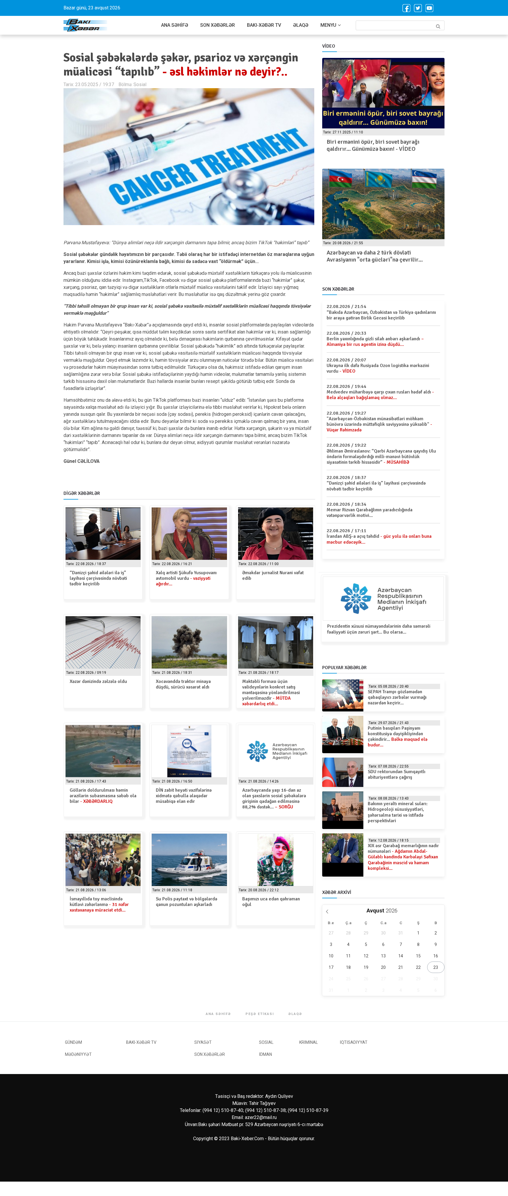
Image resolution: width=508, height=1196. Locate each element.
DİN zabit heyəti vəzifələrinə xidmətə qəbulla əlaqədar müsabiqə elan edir (184, 795)
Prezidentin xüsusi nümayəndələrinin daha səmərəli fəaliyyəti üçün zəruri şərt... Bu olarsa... (378, 629)
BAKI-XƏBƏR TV (264, 25)
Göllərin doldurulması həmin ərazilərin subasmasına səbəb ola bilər (103, 795)
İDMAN (265, 1054)
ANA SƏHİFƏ (174, 25)
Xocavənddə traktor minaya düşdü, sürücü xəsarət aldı (183, 684)
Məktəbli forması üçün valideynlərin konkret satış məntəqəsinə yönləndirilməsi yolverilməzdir (271, 693)
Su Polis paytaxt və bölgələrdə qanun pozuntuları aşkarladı (186, 901)
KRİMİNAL (308, 1042)
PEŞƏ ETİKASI (259, 1014)
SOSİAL (266, 1042)
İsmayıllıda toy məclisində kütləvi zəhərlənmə (99, 904)
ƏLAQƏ (300, 25)
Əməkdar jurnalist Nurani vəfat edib (273, 575)
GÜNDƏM (73, 1042)
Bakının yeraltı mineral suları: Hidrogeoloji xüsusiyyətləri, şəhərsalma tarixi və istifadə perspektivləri (397, 812)
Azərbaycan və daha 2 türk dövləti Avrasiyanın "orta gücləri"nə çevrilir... (375, 256)
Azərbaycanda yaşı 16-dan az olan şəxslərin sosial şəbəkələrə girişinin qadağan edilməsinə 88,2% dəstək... (274, 798)
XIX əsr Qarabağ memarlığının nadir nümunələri (403, 857)
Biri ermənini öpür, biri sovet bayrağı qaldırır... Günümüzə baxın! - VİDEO (373, 145)
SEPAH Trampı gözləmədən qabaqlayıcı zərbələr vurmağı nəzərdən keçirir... (397, 697)
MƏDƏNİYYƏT (78, 1054)
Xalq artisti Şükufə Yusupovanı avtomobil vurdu (186, 578)
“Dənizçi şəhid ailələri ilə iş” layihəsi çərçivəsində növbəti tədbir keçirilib (98, 578)
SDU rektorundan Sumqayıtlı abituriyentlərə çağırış (396, 774)
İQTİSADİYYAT (353, 1042)
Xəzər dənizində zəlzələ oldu (98, 681)
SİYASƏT (203, 1042)
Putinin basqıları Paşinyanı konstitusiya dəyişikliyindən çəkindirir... (397, 736)
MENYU (328, 25)
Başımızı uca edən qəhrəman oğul (271, 901)
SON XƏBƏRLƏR (217, 25)
